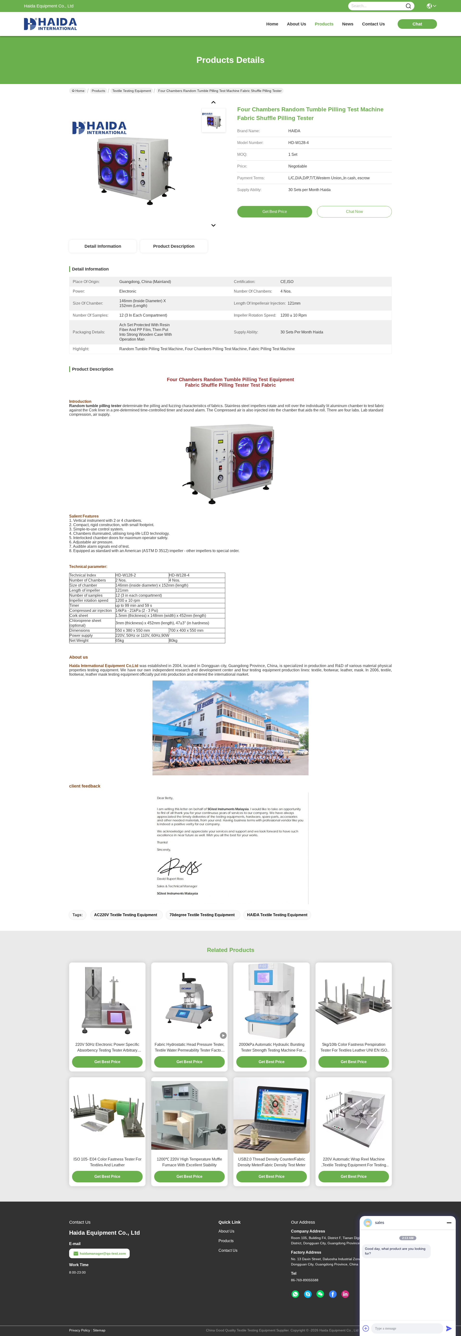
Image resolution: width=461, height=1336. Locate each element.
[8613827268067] (295, 1294)
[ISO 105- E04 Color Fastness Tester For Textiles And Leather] (107, 1115)
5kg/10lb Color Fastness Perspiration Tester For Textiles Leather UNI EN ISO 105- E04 (354, 1047)
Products (98, 91)
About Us (226, 1231)
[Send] (449, 1328)
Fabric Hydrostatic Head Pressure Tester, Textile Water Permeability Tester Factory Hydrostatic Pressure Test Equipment (189, 1047)
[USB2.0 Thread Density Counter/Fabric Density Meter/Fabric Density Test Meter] (271, 1115)
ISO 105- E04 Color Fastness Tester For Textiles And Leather (107, 1162)
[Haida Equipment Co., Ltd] (50, 24)
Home (272, 24)
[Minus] (449, 1223)
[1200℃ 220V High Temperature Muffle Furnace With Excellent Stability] (189, 1115)
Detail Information (103, 246)
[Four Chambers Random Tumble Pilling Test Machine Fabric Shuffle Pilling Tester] (133, 163)
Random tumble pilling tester (95, 406)
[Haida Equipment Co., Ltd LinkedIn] (345, 1294)
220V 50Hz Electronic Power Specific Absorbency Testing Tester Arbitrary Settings (107, 1047)
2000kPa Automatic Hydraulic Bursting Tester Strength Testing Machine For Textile (271, 1047)
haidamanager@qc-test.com (103, 1253)
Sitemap (99, 1330)
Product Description (173, 246)
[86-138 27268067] (307, 1294)
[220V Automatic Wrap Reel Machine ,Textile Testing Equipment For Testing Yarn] (353, 1115)
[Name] (408, 6)
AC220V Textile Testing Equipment (125, 915)
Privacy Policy (79, 1330)
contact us (373, 24)
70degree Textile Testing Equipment (202, 915)
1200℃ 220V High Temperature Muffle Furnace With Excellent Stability (189, 1162)
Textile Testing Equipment (131, 91)
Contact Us (227, 1250)
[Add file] (366, 1328)
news (347, 24)
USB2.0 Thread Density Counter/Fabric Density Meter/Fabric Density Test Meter (271, 1162)
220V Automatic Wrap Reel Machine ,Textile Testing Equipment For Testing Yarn (353, 1162)
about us (296, 24)
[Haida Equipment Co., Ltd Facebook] (332, 1294)
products (324, 24)
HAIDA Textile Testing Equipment (277, 915)
